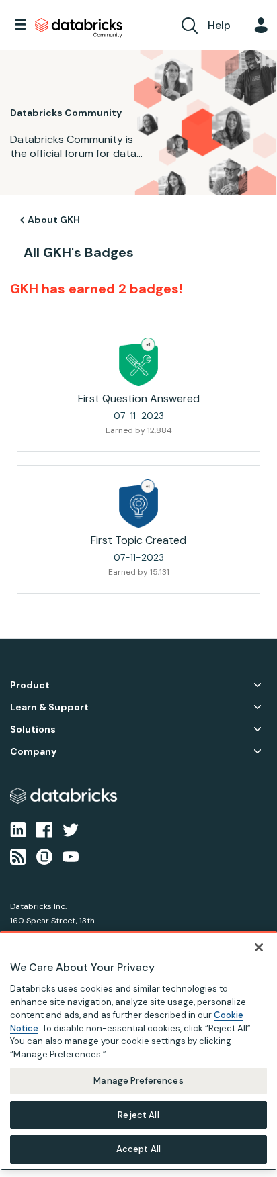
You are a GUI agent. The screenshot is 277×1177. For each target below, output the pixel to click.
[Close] (259, 947)
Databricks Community (78, 28)
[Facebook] (44, 828)
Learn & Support (49, 707)
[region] (138, 1050)
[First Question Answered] (138, 362)
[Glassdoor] (44, 856)
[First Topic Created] (138, 503)
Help (219, 25)
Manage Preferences (138, 1080)
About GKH (54, 220)
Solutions (33, 729)
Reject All (138, 1115)
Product (30, 685)
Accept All (138, 1149)
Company (33, 751)
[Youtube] (71, 856)
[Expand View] (257, 685)
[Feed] (18, 856)
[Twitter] (71, 828)
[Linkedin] (18, 828)
